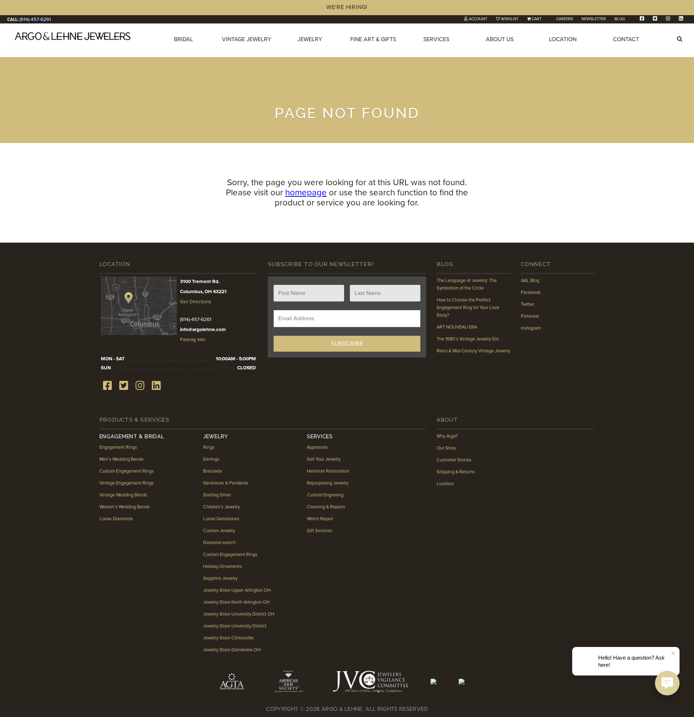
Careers (564, 19)
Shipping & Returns (456, 472)
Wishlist (509, 19)
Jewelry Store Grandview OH (232, 650)
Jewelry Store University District (234, 626)
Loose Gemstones (221, 519)
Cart (536, 19)
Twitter (527, 304)
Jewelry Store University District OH (238, 614)
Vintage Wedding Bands (123, 495)
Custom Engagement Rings (126, 471)
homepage (306, 192)
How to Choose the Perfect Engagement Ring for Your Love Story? (468, 307)
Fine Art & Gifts (373, 39)
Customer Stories (454, 460)
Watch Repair (320, 519)
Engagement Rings (118, 447)
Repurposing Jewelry (327, 483)
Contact (626, 39)
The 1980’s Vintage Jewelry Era (468, 339)
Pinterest (530, 316)
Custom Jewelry (219, 531)
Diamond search (219, 543)
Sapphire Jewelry (220, 578)
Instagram (531, 328)
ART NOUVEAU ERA (457, 327)
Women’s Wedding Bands (124, 507)
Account (478, 19)
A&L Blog (530, 280)
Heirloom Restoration (328, 471)
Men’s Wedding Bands (121, 459)
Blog (619, 19)
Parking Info (192, 340)
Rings (208, 447)
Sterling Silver (217, 495)
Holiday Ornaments (222, 566)
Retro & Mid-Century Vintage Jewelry (473, 351)
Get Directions (195, 302)
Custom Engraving (325, 495)
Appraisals (317, 447)
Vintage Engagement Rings (126, 483)
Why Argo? (447, 436)
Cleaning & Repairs (326, 507)
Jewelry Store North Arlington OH (236, 602)
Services (436, 39)
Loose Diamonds (116, 519)
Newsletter (594, 19)
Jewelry (309, 39)
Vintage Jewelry (246, 39)
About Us (500, 39)
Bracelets (212, 471)
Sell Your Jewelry (323, 459)
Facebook (531, 292)
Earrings (211, 459)
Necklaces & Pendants (225, 483)
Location (563, 39)
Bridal (183, 39)
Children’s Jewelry (221, 507)
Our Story (446, 448)
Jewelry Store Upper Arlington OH (237, 590)
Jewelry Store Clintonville (228, 638)
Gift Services (319, 531)
